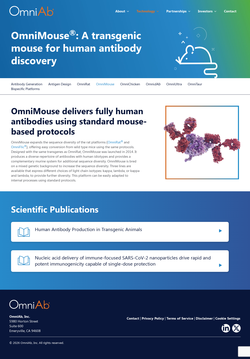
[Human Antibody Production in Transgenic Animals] (220, 230)
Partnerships (176, 11)
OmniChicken (130, 84)
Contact (230, 11)
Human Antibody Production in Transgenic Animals (88, 229)
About (120, 11)
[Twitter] (236, 328)
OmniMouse (105, 84)
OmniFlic (18, 146)
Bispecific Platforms (25, 88)
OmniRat (83, 84)
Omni (153, 84)
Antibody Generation (26, 84)
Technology (146, 11)
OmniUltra (174, 84)
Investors (205, 11)
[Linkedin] (226, 328)
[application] (127, 11)
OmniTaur (195, 84)
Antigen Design (59, 84)
